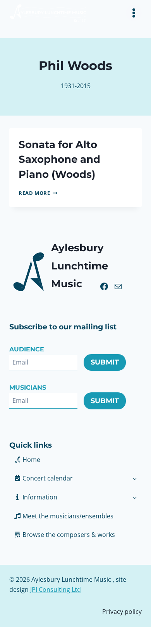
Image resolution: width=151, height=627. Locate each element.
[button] (68, 497)
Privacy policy (122, 611)
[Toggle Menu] (134, 13)
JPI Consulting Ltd (55, 589)
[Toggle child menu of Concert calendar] (134, 478)
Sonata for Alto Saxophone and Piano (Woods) (59, 159)
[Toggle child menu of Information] (134, 497)
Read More (38, 192)
